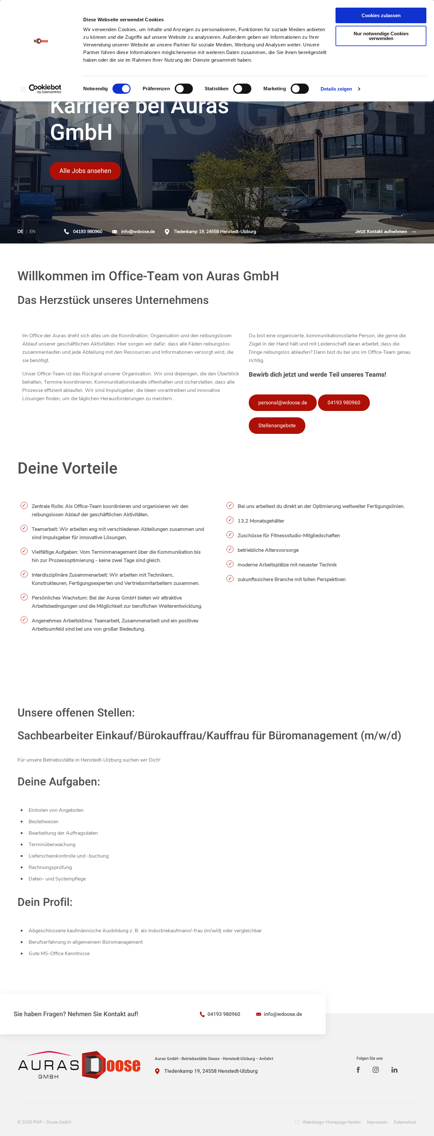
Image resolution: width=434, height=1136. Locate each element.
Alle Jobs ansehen (85, 170)
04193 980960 (87, 232)
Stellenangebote (277, 425)
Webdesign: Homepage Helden (331, 1122)
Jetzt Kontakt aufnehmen (381, 231)
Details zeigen (336, 89)
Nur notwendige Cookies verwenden (381, 36)
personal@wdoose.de (282, 403)
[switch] (184, 89)
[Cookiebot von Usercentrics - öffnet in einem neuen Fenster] (41, 89)
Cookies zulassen (381, 15)
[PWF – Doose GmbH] (79, 1065)
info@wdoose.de (138, 232)
